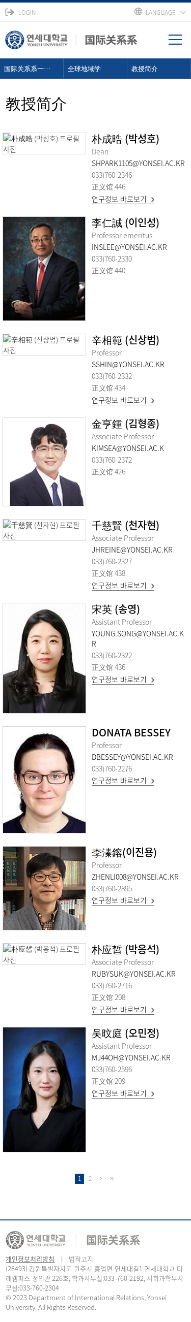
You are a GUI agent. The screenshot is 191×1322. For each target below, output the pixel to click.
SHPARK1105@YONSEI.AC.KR (138, 163)
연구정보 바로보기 (119, 199)
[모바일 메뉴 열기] (180, 43)
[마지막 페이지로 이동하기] (111, 1179)
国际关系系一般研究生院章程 (34, 68)
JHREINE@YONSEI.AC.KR (132, 549)
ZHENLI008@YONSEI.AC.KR (135, 877)
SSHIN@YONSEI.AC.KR (128, 364)
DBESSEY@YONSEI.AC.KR (132, 757)
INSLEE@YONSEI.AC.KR (129, 247)
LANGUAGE (161, 12)
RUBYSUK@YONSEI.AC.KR (134, 974)
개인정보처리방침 (30, 1259)
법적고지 (81, 1259)
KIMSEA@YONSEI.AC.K (128, 448)
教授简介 (144, 68)
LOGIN (27, 12)
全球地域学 (84, 68)
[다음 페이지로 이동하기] (100, 1179)
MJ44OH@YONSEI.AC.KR (131, 1057)
